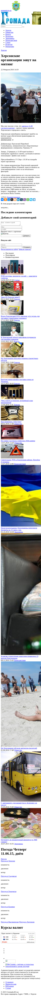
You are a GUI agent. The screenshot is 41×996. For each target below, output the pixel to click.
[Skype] (31, 199)
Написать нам (10, 984)
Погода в (8, 861)
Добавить (26, 236)
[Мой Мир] (8, 199)
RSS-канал (9, 986)
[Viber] (24, 199)
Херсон (8, 30)
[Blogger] (15, 199)
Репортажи (9, 46)
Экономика (9, 38)
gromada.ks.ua (6, 10)
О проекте (9, 982)
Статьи (17, 280)
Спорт (7, 42)
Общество (9, 32)
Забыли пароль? (25, 249)
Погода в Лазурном (26, 922)
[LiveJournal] (21, 199)
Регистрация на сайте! (9, 249)
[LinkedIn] (18, 199)
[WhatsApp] (27, 199)
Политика (9, 36)
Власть (8, 34)
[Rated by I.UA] (10, 962)
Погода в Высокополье (10, 922)
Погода (4, 859)
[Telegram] (34, 199)
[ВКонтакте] (2, 199)
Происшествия (11, 40)
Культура (8, 44)
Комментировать (13, 197)
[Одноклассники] (5, 199)
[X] (11, 199)
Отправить (27, 247)
